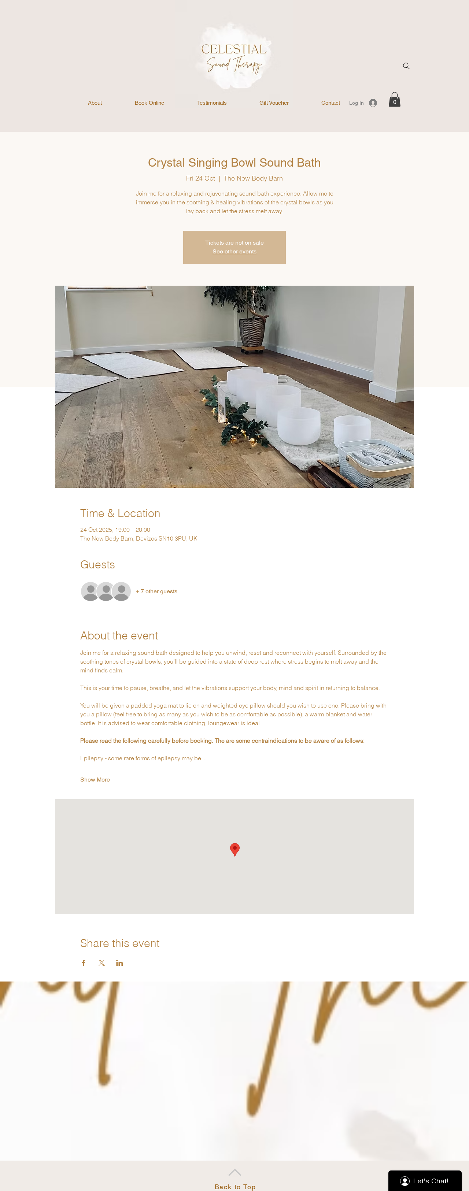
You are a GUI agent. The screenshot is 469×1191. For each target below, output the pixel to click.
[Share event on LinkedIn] (119, 963)
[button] (394, 99)
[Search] (406, 66)
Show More (95, 779)
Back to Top (235, 1187)
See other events (234, 251)
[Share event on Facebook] (83, 963)
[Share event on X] (101, 963)
